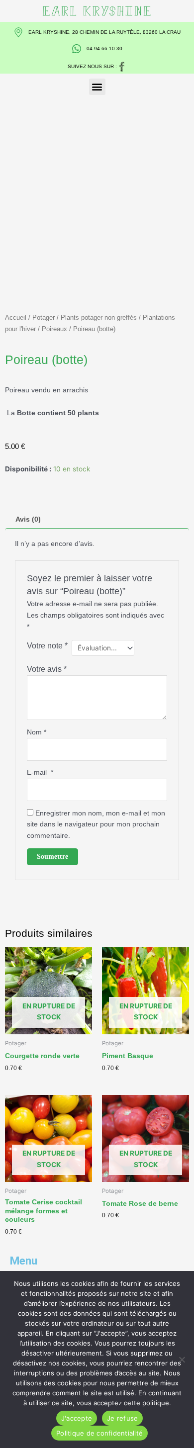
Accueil (15, 317)
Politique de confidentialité (99, 1433)
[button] (97, 87)
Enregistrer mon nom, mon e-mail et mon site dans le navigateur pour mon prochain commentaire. (96, 824)
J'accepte (76, 1418)
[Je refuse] (182, 1359)
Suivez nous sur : (92, 66)
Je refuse (122, 1418)
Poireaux (54, 329)
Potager (43, 317)
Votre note (47, 645)
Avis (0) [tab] (28, 519)
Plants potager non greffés (99, 317)
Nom (36, 732)
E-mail (40, 772)
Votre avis (47, 668)
